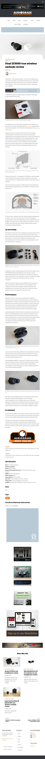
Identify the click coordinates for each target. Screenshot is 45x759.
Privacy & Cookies (7, 749)
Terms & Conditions (8, 746)
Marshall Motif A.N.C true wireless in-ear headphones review (31, 673)
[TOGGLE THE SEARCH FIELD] (43, 2)
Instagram (34, 734)
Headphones (8, 59)
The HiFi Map (17, 24)
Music (32, 20)
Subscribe (25, 24)
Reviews (25, 20)
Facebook (34, 735)
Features (38, 20)
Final (9, 60)
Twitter (33, 733)
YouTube (34, 737)
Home (8, 20)
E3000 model (28, 126)
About (14, 20)
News (19, 20)
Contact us (33, 745)
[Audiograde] (22, 13)
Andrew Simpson (12, 73)
